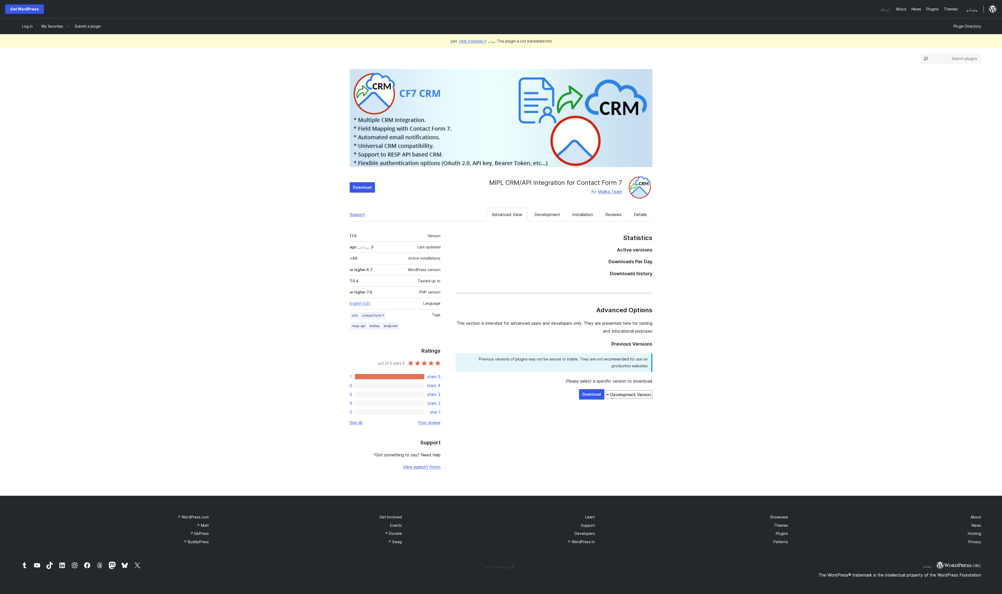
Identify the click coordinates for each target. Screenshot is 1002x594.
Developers (585, 533)
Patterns (780, 542)
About (976, 517)
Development (547, 214)
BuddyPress (196, 542)
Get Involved (390, 517)
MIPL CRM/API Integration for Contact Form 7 (555, 182)
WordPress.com (193, 517)
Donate (393, 533)
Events (396, 525)
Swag (395, 542)
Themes (781, 525)
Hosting (974, 533)
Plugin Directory (967, 26)
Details (640, 214)
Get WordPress (24, 9)
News (976, 525)
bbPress (199, 533)
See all (356, 422)
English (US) (360, 303)
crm (355, 315)
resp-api (358, 326)
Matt (202, 525)
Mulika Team (610, 191)
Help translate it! (468, 41)
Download (362, 187)
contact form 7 (373, 315)
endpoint (390, 326)
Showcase (779, 517)
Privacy (974, 542)
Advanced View (507, 214)
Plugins (782, 533)
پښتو (927, 566)
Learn (590, 517)
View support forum (421, 466)
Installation (582, 214)
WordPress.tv (581, 542)
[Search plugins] (926, 58)
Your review (429, 422)
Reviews (613, 214)
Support (357, 214)
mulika (374, 326)
